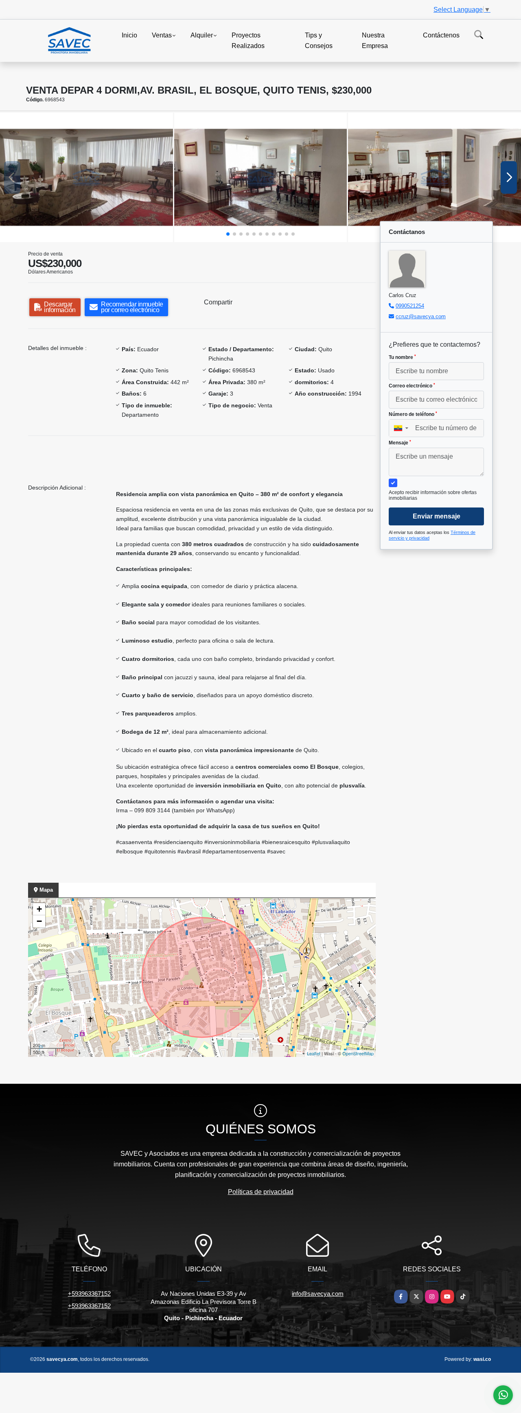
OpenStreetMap (358, 1053)
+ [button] (39, 909)
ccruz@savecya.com (421, 316)
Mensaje (400, 443)
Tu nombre (402, 357)
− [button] (39, 921)
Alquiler (201, 35)
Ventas (162, 35)
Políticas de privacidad (260, 1191)
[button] (228, 234)
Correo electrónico (412, 386)
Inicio (129, 35)
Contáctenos (441, 35)
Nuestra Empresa (375, 40)
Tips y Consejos (319, 40)
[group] (86, 177)
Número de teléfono (413, 414)
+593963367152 (89, 1293)
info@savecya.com (318, 1293)
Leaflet (313, 1053)
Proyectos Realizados (248, 40)
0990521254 (410, 306)
